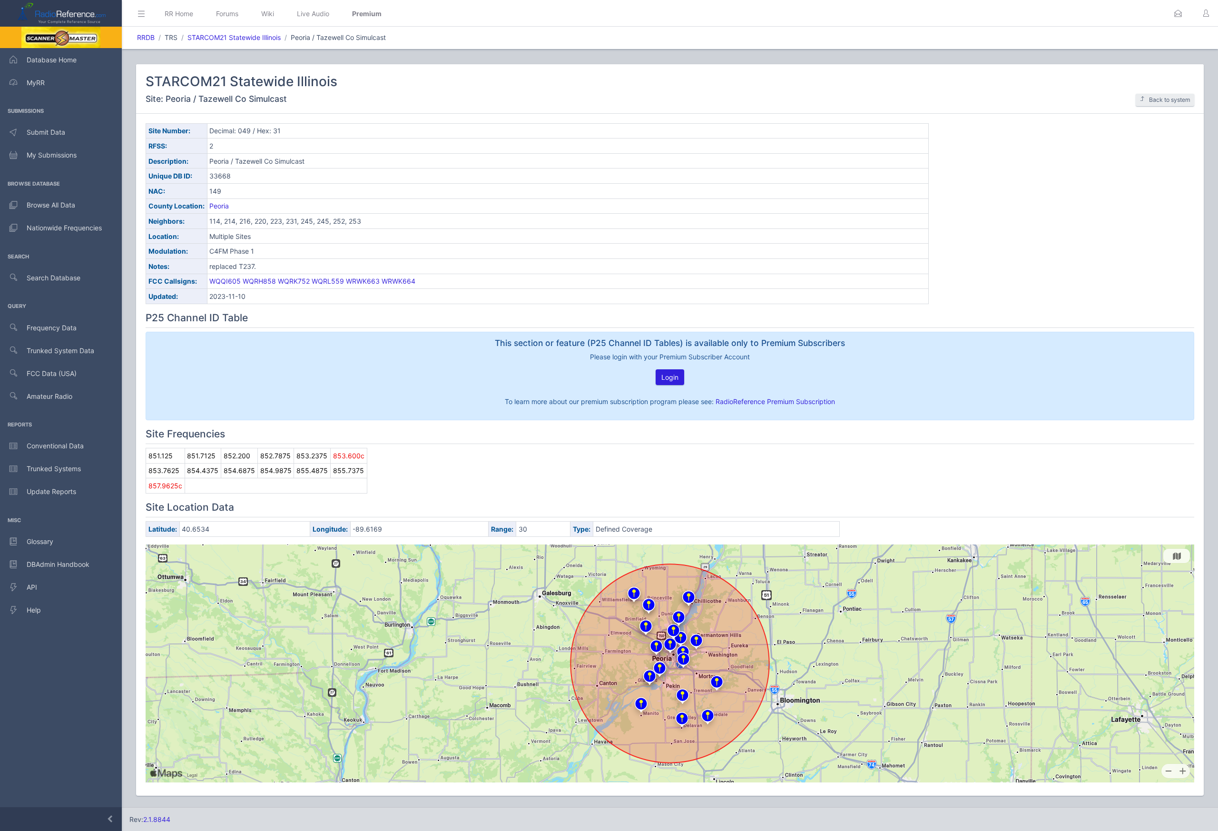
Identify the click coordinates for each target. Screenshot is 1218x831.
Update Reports (51, 491)
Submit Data (46, 132)
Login (669, 377)
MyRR (36, 83)
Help (34, 610)
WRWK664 (398, 281)
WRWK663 (363, 281)
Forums (227, 14)
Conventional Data (55, 446)
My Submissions (52, 155)
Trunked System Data (60, 350)
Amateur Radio (49, 396)
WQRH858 (259, 281)
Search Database (53, 278)
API (32, 587)
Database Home (52, 60)
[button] (1178, 13)
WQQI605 (225, 281)
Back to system (1169, 99)
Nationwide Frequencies (64, 228)
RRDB (146, 37)
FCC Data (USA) (52, 373)
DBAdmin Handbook (58, 564)
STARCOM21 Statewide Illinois (234, 37)
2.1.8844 (156, 819)
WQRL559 (328, 281)
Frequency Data (52, 328)
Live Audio (313, 14)
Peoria (219, 206)
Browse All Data (51, 205)
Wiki (267, 14)
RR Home (179, 14)
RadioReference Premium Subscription (775, 401)
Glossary (40, 541)
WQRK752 (294, 281)
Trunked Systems (54, 469)
